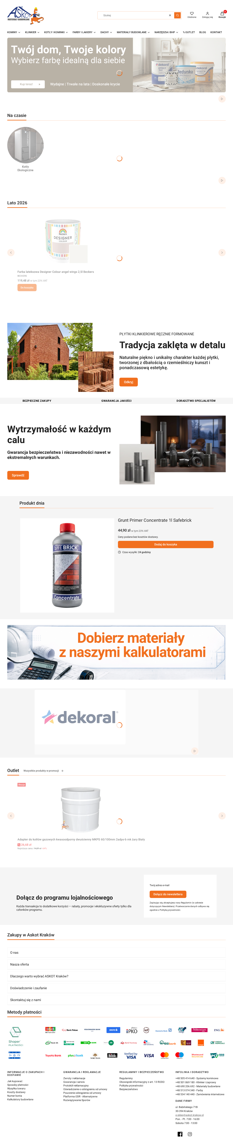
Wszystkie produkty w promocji (41, 770)
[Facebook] (180, 1134)
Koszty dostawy (16, 1092)
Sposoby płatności (17, 1084)
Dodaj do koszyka (165, 544)
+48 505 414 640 (185, 1078)
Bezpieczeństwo (128, 1089)
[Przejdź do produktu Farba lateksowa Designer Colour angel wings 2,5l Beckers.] (62, 241)
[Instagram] (189, 1134)
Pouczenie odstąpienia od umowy (82, 1092)
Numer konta (14, 1095)
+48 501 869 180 (185, 1082)
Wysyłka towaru (16, 1088)
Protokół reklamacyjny (76, 1085)
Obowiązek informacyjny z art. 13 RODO (142, 1081)
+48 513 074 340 (185, 1090)
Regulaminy (126, 1078)
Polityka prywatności (131, 1085)
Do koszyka (27, 287)
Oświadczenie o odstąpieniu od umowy (85, 1089)
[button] (177, 15)
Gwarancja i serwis (74, 1081)
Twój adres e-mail (159, 885)
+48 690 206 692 (185, 1086)
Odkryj (128, 382)
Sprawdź (18, 475)
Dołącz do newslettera (168, 894)
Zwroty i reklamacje (74, 1078)
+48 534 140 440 (185, 1094)
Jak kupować (14, 1081)
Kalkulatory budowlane (20, 1099)
